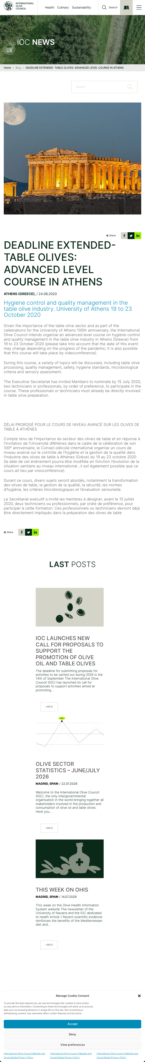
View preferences (72, 1044)
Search (113, 7)
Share (112, 235)
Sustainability (81, 7)
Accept (73, 1024)
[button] (139, 996)
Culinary (63, 7)
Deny (72, 1034)
